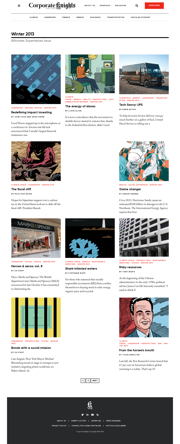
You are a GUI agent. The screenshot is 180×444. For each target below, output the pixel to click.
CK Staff (19, 271)
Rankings (105, 5)
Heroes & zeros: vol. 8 (26, 266)
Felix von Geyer (23, 194)
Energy (80, 17)
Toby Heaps (128, 272)
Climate (34, 17)
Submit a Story (78, 421)
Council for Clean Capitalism (86, 426)
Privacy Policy (59, 426)
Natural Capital (33, 108)
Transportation (115, 17)
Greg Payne (38, 117)
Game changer (130, 189)
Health (86, 99)
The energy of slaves (80, 106)
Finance (66, 17)
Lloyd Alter (75, 111)
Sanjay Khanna (130, 194)
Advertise (96, 421)
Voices (28, 262)
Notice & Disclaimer (116, 426)
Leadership (50, 17)
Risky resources (130, 267)
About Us (90, 5)
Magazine (120, 5)
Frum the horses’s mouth (136, 350)
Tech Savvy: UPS (131, 104)
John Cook (20, 117)
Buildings (95, 17)
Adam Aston (129, 109)
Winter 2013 (50, 108)
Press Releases (113, 421)
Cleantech (124, 98)
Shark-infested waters (81, 268)
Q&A (160, 343)
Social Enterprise (138, 185)
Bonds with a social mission (31, 348)
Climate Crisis (18, 185)
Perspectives (100, 99)
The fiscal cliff (21, 189)
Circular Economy (140, 17)
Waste (37, 262)
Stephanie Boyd (77, 273)
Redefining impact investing (31, 112)
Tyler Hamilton (131, 355)
